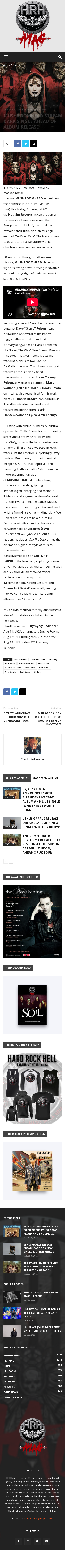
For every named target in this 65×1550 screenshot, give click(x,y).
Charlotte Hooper (32, 759)
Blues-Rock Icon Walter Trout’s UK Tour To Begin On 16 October (48, 718)
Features (15, 65)
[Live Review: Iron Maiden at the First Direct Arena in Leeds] (12, 1313)
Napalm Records (13, 667)
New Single (10, 672)
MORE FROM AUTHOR (46, 778)
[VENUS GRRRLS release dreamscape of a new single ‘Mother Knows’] (12, 823)
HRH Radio (10, 109)
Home (5, 65)
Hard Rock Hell (38, 659)
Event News (22, 106)
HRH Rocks (10, 663)
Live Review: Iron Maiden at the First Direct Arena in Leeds (42, 1312)
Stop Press (40, 109)
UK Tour (37, 672)
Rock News (25, 672)
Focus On (36, 106)
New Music (44, 667)
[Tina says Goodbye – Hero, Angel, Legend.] (12, 1297)
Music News (43, 663)
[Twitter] (37, 1541)
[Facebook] (18, 1541)
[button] (60, 57)
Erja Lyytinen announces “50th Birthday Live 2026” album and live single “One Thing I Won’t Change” (41, 799)
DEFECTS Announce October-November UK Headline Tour (17, 716)
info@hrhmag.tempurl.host (38, 1518)
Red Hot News (25, 109)
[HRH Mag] (33, 26)
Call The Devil (20, 659)
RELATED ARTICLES (17, 778)
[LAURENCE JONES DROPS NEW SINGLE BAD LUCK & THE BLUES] (12, 1331)
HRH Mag (56, 106)
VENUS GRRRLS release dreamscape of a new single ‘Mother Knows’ (42, 823)
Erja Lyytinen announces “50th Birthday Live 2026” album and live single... (41, 1230)
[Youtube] (46, 1541)
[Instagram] (27, 1541)
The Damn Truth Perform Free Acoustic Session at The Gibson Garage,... (41, 1266)
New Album (30, 667)
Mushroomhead (26, 663)
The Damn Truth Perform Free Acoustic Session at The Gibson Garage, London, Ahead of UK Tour (42, 844)
